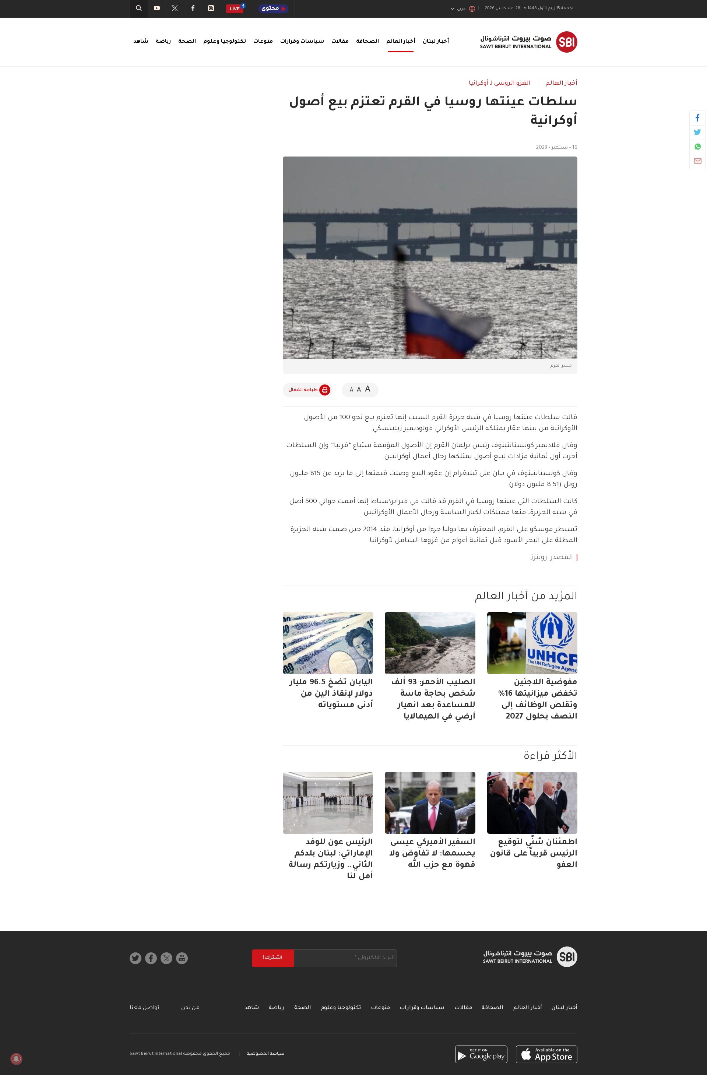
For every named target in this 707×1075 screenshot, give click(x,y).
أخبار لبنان (436, 42)
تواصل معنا (144, 1008)
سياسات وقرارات (302, 42)
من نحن (190, 1008)
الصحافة (367, 42)
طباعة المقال (303, 390)
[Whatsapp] (697, 146)
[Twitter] (697, 132)
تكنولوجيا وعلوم (224, 42)
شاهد (140, 42)
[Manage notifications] (16, 1059)
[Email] (697, 161)
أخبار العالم (400, 42)
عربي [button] (461, 9)
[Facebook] (697, 118)
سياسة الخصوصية (265, 1054)
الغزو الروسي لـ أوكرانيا (500, 83)
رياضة (163, 42)
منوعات (263, 42)
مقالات (340, 42)
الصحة (187, 42)
